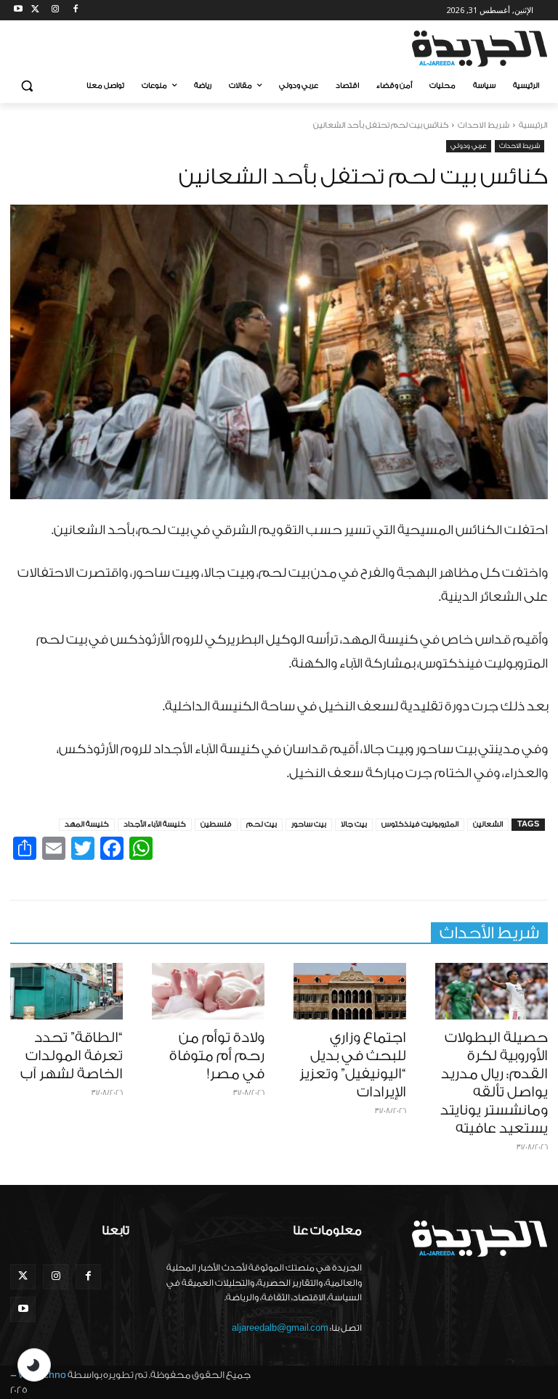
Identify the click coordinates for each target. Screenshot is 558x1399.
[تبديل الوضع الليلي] (34, 1365)
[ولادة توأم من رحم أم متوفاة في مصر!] (208, 991)
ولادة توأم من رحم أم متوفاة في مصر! (216, 1056)
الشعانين (488, 824)
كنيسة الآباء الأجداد (155, 824)
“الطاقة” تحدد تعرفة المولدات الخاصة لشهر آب (71, 1056)
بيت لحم (261, 824)
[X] (35, 10)
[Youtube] (18, 10)
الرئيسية (533, 125)
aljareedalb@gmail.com (280, 1328)
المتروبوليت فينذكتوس (419, 824)
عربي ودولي (468, 145)
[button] (27, 86)
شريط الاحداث (483, 125)
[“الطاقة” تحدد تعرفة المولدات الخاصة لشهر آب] (66, 991)
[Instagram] (55, 10)
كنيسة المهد (87, 824)
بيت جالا (354, 824)
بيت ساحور (308, 824)
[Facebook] (75, 10)
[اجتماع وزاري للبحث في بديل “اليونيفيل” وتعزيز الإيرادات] (350, 991)
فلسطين (216, 824)
